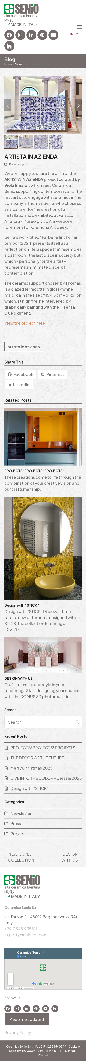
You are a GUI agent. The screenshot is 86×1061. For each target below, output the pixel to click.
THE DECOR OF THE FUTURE (37, 757)
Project (22, 164)
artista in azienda (24, 346)
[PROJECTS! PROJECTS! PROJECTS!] (43, 435)
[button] (74, 33)
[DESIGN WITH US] (43, 654)
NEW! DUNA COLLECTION (19, 857)
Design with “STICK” (21, 605)
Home (8, 64)
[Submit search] (77, 722)
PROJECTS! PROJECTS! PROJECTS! (34, 470)
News (18, 64)
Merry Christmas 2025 (31, 767)
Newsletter (21, 813)
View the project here (25, 322)
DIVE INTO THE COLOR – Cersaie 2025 (46, 778)
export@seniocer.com (26, 934)
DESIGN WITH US (18, 678)
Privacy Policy (17, 1032)
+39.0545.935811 (20, 928)
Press (12, 164)
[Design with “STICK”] (43, 547)
